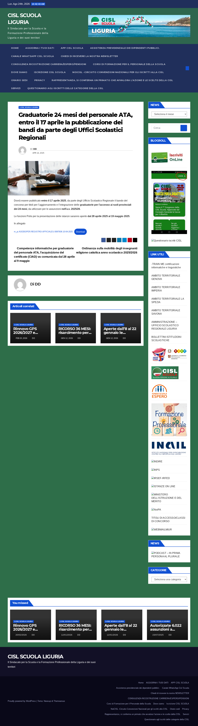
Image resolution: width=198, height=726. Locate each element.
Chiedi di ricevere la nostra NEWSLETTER (89, 56)
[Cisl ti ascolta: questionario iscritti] (166, 240)
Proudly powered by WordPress (22, 701)
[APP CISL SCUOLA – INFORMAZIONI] (169, 202)
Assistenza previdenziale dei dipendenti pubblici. (125, 48)
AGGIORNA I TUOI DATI (39, 48)
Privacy (39, 80)
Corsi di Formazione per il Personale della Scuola (129, 64)
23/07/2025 (158, 635)
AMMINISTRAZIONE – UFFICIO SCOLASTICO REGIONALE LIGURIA (165, 325)
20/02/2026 (21, 635)
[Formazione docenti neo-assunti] (157, 461)
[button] (182, 68)
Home (15, 48)
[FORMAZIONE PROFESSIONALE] (169, 420)
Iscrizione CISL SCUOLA (50, 72)
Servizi (16, 88)
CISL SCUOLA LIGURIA (35, 656)
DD (35, 149)
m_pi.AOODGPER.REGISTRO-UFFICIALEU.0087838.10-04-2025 (43, 232)
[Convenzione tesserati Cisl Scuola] (169, 354)
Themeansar (59, 701)
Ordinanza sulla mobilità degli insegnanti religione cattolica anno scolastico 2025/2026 (106, 250)
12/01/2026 (67, 635)
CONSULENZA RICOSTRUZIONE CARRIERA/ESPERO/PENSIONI (48, 64)
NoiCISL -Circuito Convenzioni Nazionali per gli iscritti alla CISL (118, 72)
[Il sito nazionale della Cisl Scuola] (165, 372)
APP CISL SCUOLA (72, 48)
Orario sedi (19, 80)
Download (80, 232)
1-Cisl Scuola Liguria (28, 107)
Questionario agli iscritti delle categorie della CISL (65, 88)
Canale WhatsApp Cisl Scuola (32, 56)
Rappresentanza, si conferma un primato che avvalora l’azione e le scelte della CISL (112, 80)
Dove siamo (19, 72)
